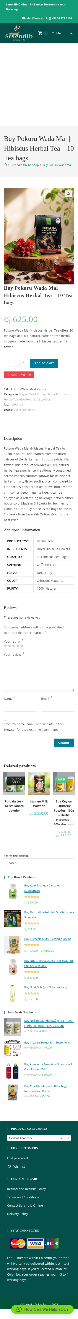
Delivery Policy (17, 1214)
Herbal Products (57, 394)
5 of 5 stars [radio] (21, 645)
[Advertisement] (39, 85)
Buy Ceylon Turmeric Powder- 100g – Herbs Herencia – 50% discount (64, 812)
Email (46, 698)
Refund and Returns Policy (26, 1189)
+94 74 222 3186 (62, 18)
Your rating (13, 641)
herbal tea (16, 404)
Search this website (16, 856)
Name (10, 698)
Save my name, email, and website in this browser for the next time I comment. (34, 727)
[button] (68, 193)
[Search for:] (70, 33)
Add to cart (44, 363)
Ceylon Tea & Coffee (33, 394)
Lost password (17, 1158)
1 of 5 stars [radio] (5, 645)
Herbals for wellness (39, 399)
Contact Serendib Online (25, 1205)
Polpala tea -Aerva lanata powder (14, 806)
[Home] (5, 165)
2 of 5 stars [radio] (9, 645)
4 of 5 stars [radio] (17, 645)
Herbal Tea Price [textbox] (35, 1138)
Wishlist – (20, 1166)
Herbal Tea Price (14, 399)
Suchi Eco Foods (24, 410)
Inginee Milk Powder (39, 803)
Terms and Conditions (23, 1197)
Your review (14, 654)
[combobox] (39, 1138)
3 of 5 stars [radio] (13, 645)
